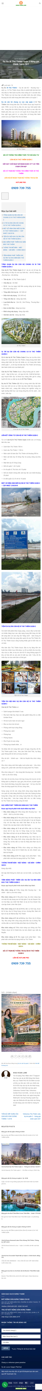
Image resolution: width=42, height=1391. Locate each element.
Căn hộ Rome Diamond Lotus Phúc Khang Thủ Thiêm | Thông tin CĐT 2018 (20, 1241)
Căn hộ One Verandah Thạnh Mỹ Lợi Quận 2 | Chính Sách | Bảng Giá (20, 1256)
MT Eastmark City (10, 1374)
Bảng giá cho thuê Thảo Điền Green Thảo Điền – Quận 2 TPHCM (20, 1213)
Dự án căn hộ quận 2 (21, 59)
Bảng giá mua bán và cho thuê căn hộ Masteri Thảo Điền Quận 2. (20, 1271)
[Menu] (2, 3)
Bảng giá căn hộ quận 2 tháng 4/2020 (12, 1131)
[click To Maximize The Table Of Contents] (4, 196)
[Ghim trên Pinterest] (26, 1056)
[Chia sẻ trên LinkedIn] (29, 1056)
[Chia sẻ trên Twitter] (19, 1056)
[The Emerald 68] (21, 1023)
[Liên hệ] (5, 1385)
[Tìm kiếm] (40, 3)
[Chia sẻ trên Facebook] (15, 1056)
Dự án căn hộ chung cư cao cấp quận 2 (17, 102)
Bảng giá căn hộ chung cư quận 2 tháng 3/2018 (16, 1227)
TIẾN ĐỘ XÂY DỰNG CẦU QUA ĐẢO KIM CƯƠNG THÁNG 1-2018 (9, 1116)
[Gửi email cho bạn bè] (22, 1056)
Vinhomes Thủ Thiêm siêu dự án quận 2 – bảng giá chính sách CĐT (32, 1116)
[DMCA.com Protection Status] (21, 1388)
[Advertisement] (21, 28)
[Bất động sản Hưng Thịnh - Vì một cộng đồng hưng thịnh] (21, 3)
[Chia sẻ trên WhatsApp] (12, 1056)
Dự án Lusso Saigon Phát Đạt (11, 1367)
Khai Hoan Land (29, 69)
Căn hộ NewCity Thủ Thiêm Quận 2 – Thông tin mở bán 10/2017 (20, 1166)
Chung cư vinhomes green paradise (13, 1362)
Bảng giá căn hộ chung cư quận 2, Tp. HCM (14, 1178)
